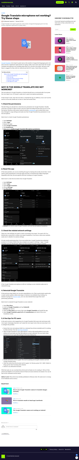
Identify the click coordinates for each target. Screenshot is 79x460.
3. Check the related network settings (14, 78)
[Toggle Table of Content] (26, 72)
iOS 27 (17, 6)
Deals (12, 6)
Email (56, 29)
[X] (69, 2)
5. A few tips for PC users (11, 81)
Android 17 (23, 6)
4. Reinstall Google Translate (12, 79)
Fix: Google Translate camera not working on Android (29, 410)
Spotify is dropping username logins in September (70, 77)
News (3, 6)
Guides (8, 6)
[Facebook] (65, 2)
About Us (61, 449)
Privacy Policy (53, 449)
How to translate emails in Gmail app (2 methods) (28, 400)
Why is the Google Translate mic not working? (16, 74)
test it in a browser (23, 329)
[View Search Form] (76, 2)
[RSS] (72, 2)
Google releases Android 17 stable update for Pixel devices (72, 58)
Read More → (15, 393)
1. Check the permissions (11, 75)
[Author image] (2, 21)
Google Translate (6, 63)
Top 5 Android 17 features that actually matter (71, 40)
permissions (32, 110)
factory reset (16, 296)
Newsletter (60, 2)
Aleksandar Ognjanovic (9, 21)
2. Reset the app (9, 77)
